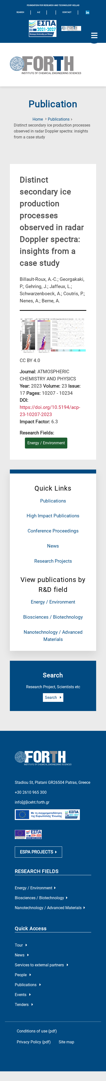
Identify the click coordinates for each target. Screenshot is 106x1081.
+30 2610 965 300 (31, 792)
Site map (66, 1042)
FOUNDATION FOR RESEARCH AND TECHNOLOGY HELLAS (53, 5)
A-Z (38, 12)
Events (21, 994)
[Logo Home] (53, 64)
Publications (59, 119)
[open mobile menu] (94, 36)
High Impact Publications (53, 516)
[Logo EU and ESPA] (42, 28)
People (21, 975)
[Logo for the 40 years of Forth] (71, 28)
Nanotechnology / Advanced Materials (48, 907)
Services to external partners (40, 965)
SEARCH (20, 12)
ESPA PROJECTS (36, 851)
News (53, 546)
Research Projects (53, 561)
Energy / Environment (53, 602)
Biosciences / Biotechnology (53, 617)
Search (51, 697)
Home (38, 119)
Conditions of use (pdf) (37, 1031)
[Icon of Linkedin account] (87, 12)
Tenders (22, 1004)
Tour (19, 945)
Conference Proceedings (53, 531)
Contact (66, 12)
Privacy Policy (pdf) (34, 1042)
